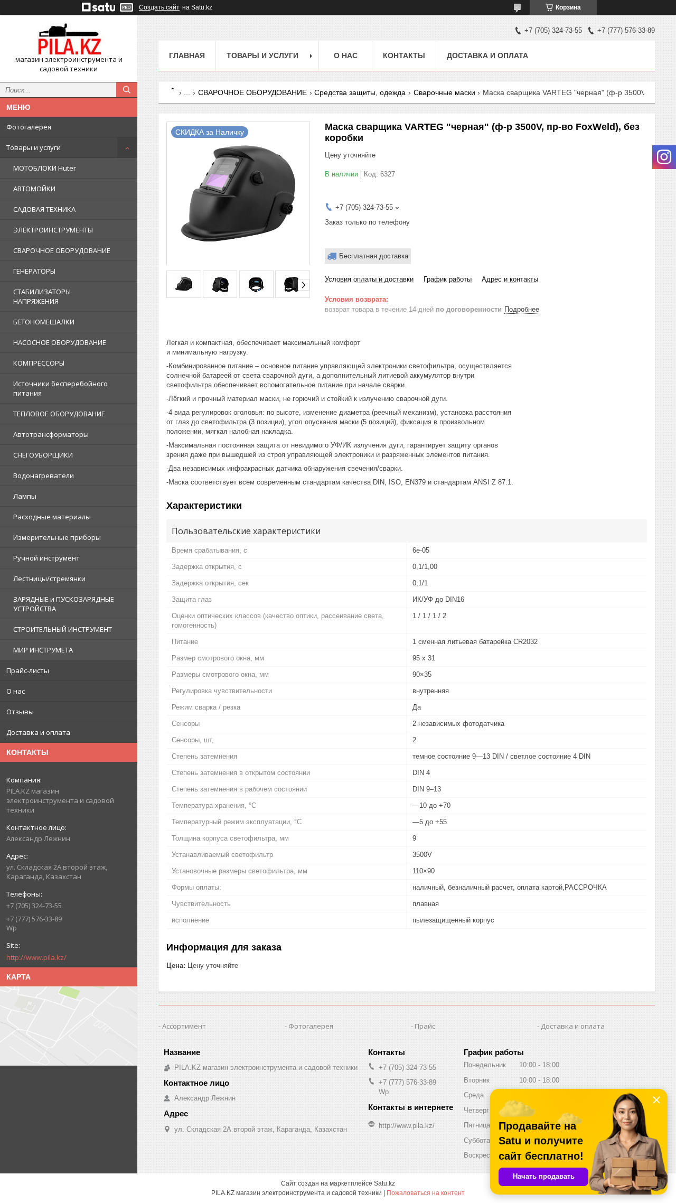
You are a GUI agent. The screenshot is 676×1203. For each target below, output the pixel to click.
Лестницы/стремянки (49, 578)
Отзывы (20, 711)
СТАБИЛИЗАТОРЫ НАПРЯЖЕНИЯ (42, 296)
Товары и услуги (33, 147)
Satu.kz (384, 1183)
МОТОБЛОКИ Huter (44, 168)
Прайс (425, 1026)
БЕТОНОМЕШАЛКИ (43, 322)
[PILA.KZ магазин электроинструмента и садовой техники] (68, 39)
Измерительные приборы (57, 537)
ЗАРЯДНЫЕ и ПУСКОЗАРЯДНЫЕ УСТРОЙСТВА (63, 603)
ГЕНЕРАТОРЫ (34, 271)
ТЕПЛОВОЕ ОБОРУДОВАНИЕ (59, 413)
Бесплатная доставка (373, 256)
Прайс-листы (27, 670)
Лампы (24, 496)
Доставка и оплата (38, 732)
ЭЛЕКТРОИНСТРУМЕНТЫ (53, 230)
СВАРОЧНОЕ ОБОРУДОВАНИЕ (61, 250)
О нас (15, 691)
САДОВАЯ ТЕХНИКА (44, 209)
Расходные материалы (52, 516)
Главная (187, 55)
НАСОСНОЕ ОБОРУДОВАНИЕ (59, 342)
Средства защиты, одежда (360, 92)
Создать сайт (159, 7)
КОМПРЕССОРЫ (38, 363)
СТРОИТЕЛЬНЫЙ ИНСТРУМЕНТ (62, 629)
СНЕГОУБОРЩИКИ (43, 455)
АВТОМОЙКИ (34, 188)
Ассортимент (184, 1026)
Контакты (404, 55)
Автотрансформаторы (51, 434)
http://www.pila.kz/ (36, 957)
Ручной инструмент (46, 558)
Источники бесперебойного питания (60, 388)
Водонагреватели (43, 475)
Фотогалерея (28, 127)
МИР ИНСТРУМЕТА (43, 650)
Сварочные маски (444, 92)
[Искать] (126, 90)
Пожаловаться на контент (426, 1193)
